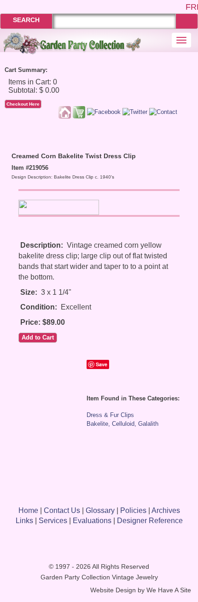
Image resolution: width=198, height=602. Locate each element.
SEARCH (26, 20)
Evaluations (92, 521)
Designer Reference (150, 521)
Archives (165, 510)
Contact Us (62, 510)
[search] (186, 21)
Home (28, 510)
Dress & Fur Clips (110, 414)
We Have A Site (168, 590)
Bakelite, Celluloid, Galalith (122, 423)
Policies (133, 510)
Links (24, 521)
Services (53, 521)
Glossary (100, 510)
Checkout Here (23, 104)
